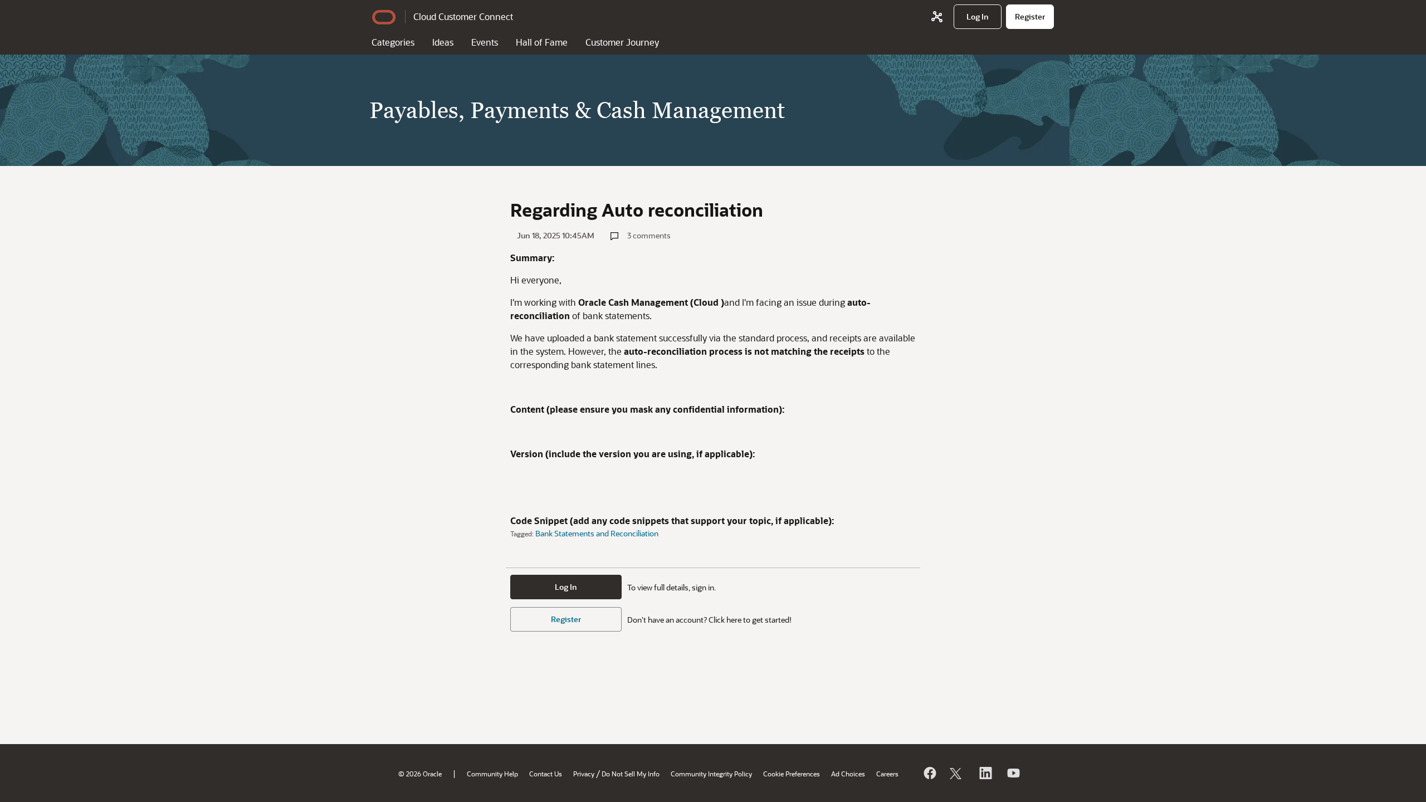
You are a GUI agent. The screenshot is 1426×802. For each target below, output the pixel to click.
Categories (393, 42)
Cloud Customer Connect (463, 16)
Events (484, 42)
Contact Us (545, 773)
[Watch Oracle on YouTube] (1012, 773)
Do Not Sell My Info (631, 773)
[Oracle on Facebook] (929, 773)
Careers (887, 773)
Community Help (492, 773)
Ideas (442, 42)
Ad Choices (848, 773)
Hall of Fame (542, 42)
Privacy (583, 773)
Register (566, 619)
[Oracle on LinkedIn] (985, 773)
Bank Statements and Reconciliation (596, 533)
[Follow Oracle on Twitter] (957, 773)
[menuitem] (978, 16)
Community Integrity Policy (711, 773)
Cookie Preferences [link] (791, 773)
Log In (566, 586)
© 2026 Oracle (420, 773)
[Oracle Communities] (937, 16)
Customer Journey (622, 42)
